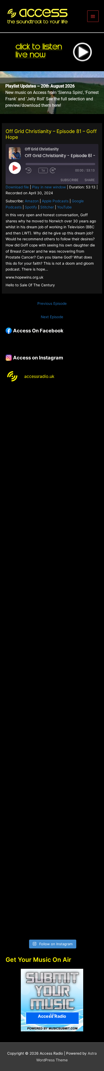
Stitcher (47, 207)
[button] (52, 92)
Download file (17, 187)
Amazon (32, 201)
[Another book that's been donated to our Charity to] (52, 690)
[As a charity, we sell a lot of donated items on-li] (52, 854)
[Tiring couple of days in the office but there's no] (52, 909)
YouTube (64, 207)
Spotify (31, 207)
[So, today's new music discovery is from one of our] (52, 580)
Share (90, 180)
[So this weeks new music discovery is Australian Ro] (52, 799)
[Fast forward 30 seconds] (60, 170)
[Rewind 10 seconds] (31, 170)
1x (43, 170)
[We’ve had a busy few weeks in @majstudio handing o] (52, 415)
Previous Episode (52, 303)
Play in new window (49, 187)
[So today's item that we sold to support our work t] (52, 744)
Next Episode (52, 317)
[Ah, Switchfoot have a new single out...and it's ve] (52, 635)
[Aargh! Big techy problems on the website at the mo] (52, 470)
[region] (52, 92)
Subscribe (69, 180)
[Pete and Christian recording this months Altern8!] (52, 525)
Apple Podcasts (55, 201)
